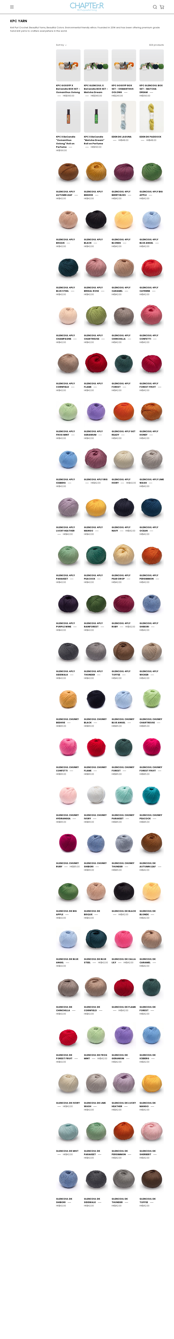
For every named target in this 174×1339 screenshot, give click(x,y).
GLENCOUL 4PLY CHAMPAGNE (65, 337)
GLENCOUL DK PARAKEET (92, 1152)
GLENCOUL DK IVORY (68, 1103)
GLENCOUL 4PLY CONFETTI (149, 337)
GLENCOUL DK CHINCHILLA (64, 1008)
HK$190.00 (145, 95)
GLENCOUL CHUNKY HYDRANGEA (67, 816)
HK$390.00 (68, 95)
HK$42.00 (61, 198)
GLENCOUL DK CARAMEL (148, 960)
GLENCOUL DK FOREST (148, 1008)
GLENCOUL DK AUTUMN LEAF (148, 865)
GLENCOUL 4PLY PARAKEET (65, 577)
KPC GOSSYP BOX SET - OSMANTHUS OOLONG (123, 89)
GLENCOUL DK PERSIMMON (120, 1152)
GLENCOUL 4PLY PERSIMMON (149, 577)
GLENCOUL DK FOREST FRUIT (64, 1056)
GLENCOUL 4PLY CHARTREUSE (93, 337)
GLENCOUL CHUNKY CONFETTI (67, 769)
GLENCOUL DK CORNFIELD (92, 1008)
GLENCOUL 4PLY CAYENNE (149, 289)
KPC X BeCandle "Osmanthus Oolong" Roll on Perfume (65, 142)
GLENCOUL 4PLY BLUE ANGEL (149, 241)
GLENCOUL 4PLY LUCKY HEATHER (65, 529)
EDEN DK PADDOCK (150, 136)
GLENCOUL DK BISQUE (92, 912)
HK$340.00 (96, 95)
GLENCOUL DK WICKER (64, 1248)
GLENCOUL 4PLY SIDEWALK (65, 673)
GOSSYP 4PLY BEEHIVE (64, 1296)
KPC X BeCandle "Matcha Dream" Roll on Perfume (94, 140)
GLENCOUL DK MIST (67, 1151)
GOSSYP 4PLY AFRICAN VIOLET (93, 1248)
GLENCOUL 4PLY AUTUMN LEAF (65, 193)
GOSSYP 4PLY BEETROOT (92, 1296)
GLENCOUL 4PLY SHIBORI (149, 625)
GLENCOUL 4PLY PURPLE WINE (65, 625)
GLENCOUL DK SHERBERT (148, 1152)
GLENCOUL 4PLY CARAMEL (121, 289)
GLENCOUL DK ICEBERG (148, 1056)
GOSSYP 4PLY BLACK (152, 1294)
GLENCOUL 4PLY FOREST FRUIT (149, 385)
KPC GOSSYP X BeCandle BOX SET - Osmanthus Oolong (68, 89)
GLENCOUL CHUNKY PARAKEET (123, 816)
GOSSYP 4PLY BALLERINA (147, 1248)
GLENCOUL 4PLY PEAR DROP (121, 577)
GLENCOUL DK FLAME (124, 1007)
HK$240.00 (117, 95)
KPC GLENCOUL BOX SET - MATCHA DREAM (151, 89)
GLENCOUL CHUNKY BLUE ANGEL (123, 721)
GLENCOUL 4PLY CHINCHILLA (121, 337)
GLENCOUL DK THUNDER (120, 1200)
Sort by (60, 44)
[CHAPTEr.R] (87, 7)
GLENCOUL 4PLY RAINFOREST (93, 625)
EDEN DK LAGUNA (122, 136)
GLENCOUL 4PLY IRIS (96, 479)
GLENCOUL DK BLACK (124, 911)
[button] (154, 7)
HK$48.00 (123, 140)
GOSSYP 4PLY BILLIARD (120, 1296)
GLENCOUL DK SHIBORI (64, 1200)
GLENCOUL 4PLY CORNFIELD (65, 385)
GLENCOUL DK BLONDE (148, 912)
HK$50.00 (96, 1253)
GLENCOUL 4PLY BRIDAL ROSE (93, 289)
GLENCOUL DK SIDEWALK (92, 1200)
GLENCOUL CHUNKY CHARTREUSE (151, 721)
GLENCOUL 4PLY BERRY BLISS (121, 193)
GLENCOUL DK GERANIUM (120, 1056)
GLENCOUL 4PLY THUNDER (93, 673)
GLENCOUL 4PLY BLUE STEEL (65, 289)
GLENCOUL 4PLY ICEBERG (65, 481)
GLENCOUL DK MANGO (148, 1104)
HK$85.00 (61, 726)
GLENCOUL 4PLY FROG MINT (65, 433)
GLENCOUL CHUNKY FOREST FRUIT (151, 769)
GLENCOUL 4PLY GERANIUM (93, 433)
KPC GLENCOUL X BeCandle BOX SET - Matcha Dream (96, 89)
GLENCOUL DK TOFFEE (148, 1200)
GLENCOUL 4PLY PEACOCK (93, 577)
